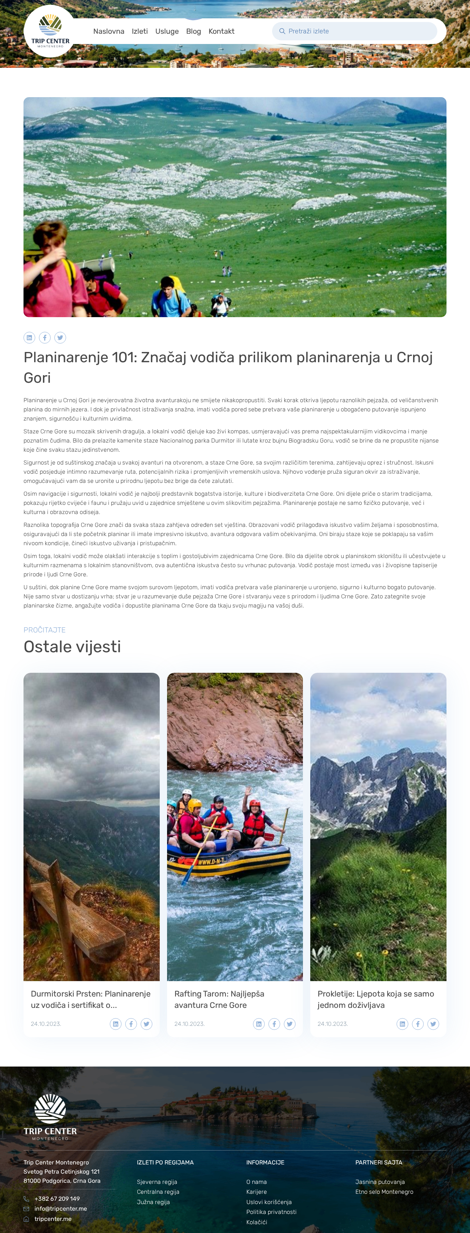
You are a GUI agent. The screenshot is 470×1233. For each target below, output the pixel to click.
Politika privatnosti (271, 1211)
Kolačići (256, 1222)
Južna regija (153, 1202)
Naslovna (108, 31)
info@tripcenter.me (61, 1208)
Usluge (167, 31)
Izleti (140, 31)
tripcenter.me (53, 1218)
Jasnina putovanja (380, 1181)
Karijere (256, 1191)
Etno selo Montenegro (384, 1191)
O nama (256, 1181)
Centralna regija (158, 1191)
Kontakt (222, 31)
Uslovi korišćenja (269, 1202)
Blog (193, 31)
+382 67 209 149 (57, 1198)
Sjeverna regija (157, 1181)
